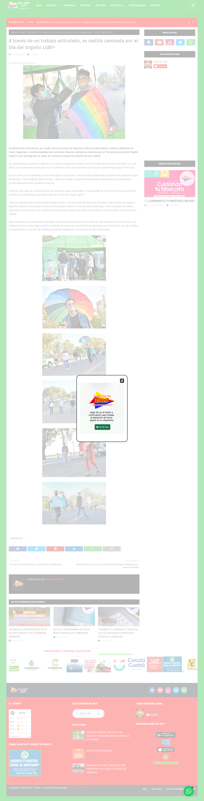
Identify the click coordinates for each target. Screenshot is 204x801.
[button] (189, 791)
